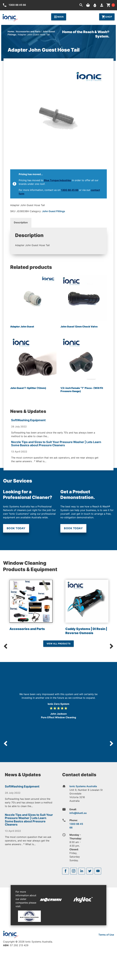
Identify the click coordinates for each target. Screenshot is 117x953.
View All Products (59, 643)
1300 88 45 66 (69, 189)
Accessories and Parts (28, 31)
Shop (107, 17)
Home (11, 31)
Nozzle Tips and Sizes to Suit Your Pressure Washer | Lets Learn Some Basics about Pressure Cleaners (56, 443)
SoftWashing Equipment (28, 420)
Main (59, 17)
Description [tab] (21, 222)
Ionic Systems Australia (83, 786)
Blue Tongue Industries (57, 180)
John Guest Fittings (53, 211)
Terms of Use (106, 934)
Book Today (16, 528)
